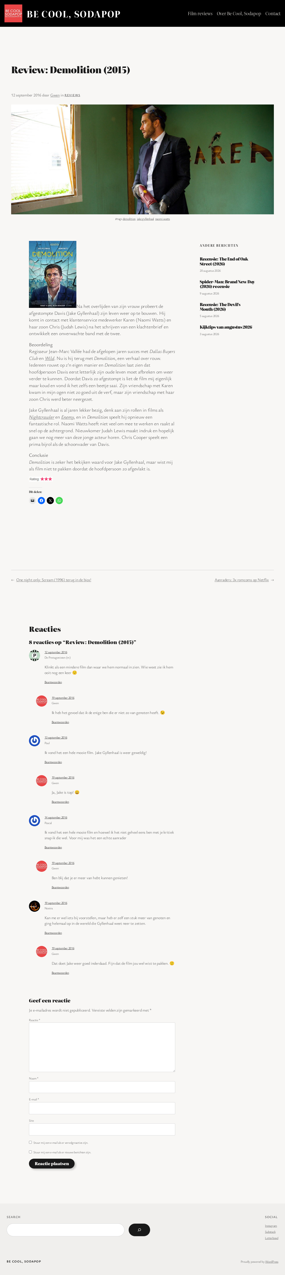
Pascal (48, 823)
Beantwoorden (53, 682)
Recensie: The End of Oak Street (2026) (224, 261)
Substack (270, 1231)
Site (31, 1120)
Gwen (55, 95)
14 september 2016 (56, 817)
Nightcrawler (41, 416)
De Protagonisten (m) (58, 657)
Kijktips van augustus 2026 (226, 327)
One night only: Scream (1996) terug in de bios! (53, 579)
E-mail (34, 1099)
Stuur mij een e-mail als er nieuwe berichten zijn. (62, 1152)
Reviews (72, 95)
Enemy (67, 416)
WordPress (271, 1261)
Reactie (34, 1020)
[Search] (139, 1229)
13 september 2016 (56, 737)
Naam (34, 1078)
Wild (49, 358)
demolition (129, 219)
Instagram (271, 1225)
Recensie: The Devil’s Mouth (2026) (220, 307)
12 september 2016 (56, 652)
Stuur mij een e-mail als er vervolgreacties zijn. (60, 1142)
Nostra (49, 908)
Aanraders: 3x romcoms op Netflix (242, 579)
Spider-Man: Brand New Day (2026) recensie (227, 284)
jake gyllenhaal (145, 219)
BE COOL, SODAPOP (73, 13)
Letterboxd (271, 1238)
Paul (47, 743)
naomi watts (162, 219)
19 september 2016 (63, 697)
